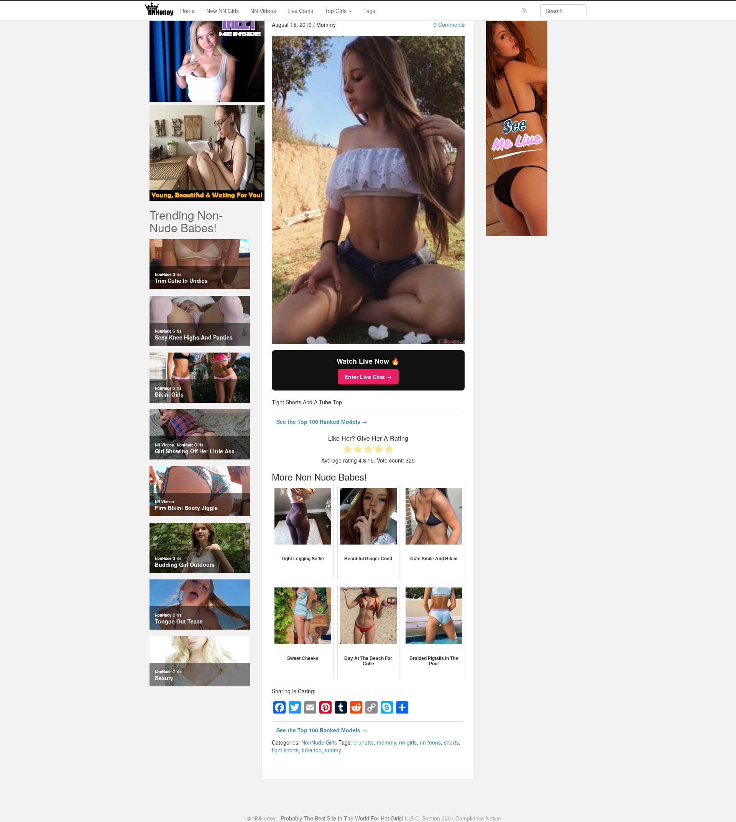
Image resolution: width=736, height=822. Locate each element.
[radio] (347, 450)
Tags (369, 11)
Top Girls (336, 11)
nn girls (408, 742)
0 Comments (449, 24)
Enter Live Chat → (368, 377)
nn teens (430, 742)
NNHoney (264, 818)
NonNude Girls (319, 742)
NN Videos (263, 11)
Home (187, 11)
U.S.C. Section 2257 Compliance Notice (453, 818)
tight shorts (285, 750)
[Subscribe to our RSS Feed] (524, 10)
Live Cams (300, 11)
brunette (363, 742)
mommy (386, 742)
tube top (312, 750)
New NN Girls (222, 11)
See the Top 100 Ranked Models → (321, 421)
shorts (451, 742)
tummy (333, 750)
